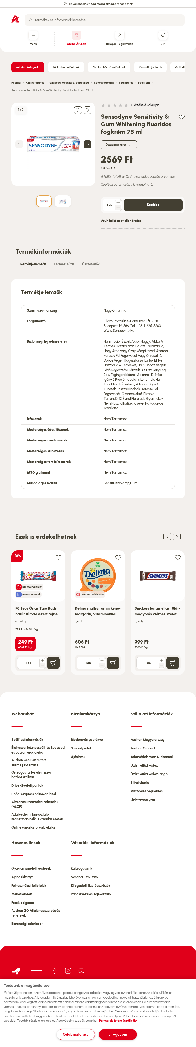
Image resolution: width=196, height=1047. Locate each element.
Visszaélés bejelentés (147, 791)
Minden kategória (27, 67)
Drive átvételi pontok (27, 786)
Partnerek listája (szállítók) (118, 1020)
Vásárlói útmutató (84, 877)
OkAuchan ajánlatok (66, 67)
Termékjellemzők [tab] (32, 264)
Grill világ (181, 67)
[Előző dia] (167, 536)
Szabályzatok (81, 748)
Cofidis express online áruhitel (33, 794)
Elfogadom (118, 1034)
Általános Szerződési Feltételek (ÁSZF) (34, 804)
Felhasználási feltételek (28, 886)
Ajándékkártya (22, 877)
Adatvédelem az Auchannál (152, 757)
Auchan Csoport (143, 748)
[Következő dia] (177, 536)
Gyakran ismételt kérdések (31, 869)
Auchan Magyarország (148, 740)
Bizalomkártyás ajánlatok (109, 67)
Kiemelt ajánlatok (150, 67)
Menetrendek (21, 894)
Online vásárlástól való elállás (33, 828)
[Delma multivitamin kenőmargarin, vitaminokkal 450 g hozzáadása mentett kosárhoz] (118, 557)
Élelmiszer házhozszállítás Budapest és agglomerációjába (38, 750)
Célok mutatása (76, 1034)
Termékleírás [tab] (64, 264)
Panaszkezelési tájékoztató (91, 894)
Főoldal (16, 82)
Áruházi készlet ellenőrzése (121, 221)
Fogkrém (144, 82)
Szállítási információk (27, 740)
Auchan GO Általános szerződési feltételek (35, 913)
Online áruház (35, 82)
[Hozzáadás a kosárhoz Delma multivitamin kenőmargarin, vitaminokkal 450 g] (113, 663)
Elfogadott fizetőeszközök (90, 886)
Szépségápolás (104, 82)
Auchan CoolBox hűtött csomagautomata (28, 762)
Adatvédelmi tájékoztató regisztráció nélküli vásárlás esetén (37, 816)
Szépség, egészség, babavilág (69, 82)
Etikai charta (140, 783)
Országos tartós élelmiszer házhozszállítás (31, 774)
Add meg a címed (102, 3)
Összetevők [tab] (91, 264)
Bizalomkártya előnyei (87, 740)
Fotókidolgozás (22, 903)
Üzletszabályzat (143, 800)
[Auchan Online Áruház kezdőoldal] (15, 19)
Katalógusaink (81, 869)
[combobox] (105, 20)
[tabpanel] (98, 388)
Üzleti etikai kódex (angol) (150, 774)
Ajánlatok (78, 757)
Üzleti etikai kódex (144, 766)
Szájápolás (126, 82)
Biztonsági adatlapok (27, 924)
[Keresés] (30, 20)
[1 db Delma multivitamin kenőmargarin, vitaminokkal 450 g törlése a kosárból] (102, 665)
